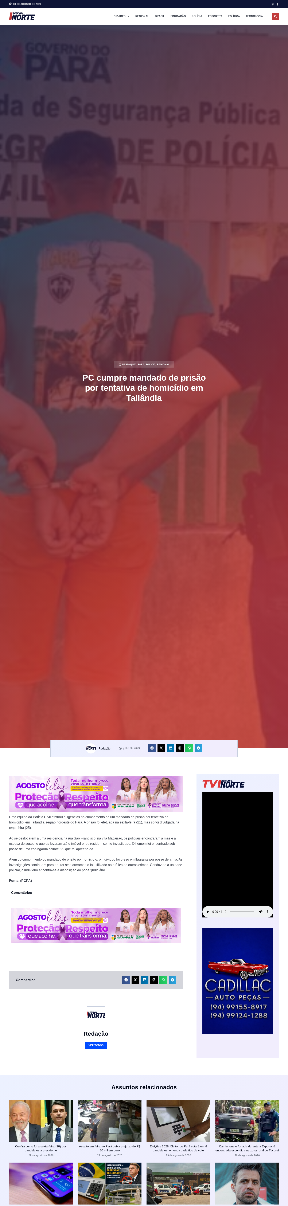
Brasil (160, 16)
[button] (275, 16)
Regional (142, 16)
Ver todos (96, 1045)
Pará (141, 364)
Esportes (215, 16)
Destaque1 (129, 364)
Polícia (197, 16)
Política (234, 16)
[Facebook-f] (277, 4)
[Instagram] (272, 4)
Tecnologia (254, 16)
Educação (178, 16)
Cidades (119, 16)
